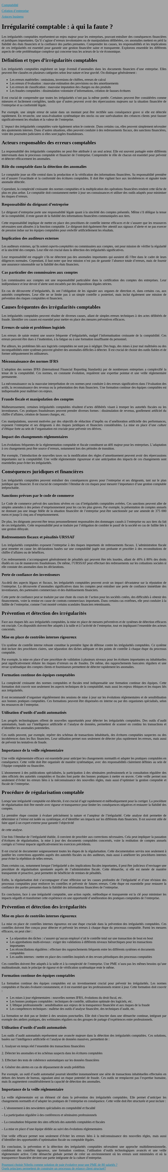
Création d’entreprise (15, 11)
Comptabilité (10, 5)
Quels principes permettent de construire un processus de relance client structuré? (54, 1168)
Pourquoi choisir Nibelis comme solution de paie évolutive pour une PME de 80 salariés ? (59, 1164)
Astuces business (13, 16)
